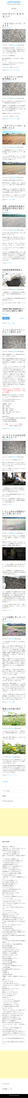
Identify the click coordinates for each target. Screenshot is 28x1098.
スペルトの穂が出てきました (9, 933)
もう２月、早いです (7, 1008)
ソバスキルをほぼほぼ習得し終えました (13, 436)
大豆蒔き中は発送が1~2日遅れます (10, 951)
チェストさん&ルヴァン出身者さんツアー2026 (13, 903)
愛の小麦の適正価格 (7, 946)
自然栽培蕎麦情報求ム (12, 270)
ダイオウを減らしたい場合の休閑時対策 (12, 944)
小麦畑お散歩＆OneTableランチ (10, 916)
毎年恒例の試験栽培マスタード (10, 958)
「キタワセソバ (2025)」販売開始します (13, 78)
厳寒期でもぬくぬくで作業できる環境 (11, 1019)
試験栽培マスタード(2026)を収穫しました (12, 866)
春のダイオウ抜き (6, 956)
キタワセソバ (14, 70)
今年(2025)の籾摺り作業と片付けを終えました (13, 1031)
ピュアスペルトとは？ (7, 887)
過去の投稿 (5, 781)
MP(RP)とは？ (5, 997)
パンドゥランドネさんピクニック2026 (11, 900)
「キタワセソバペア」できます (13, 24)
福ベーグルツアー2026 (7, 894)
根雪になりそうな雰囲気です (9, 1020)
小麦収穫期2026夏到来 (7, 885)
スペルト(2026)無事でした (8, 995)
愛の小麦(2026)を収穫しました (9, 884)
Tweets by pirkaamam (7, 801)
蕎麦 (18, 70)
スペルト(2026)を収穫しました (9, 880)
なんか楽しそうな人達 (7, 981)
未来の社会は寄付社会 (7, 928)
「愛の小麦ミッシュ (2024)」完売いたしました (13, 848)
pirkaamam (14, 1)
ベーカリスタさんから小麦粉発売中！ (11, 1001)
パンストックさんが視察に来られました (12, 869)
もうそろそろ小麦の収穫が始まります (11, 889)
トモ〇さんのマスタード (8, 910)
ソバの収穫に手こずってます (13, 618)
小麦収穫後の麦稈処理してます (10, 864)
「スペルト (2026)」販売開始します (11, 852)
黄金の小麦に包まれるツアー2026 (10, 893)
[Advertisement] (14, 822)
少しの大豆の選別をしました (9, 1029)
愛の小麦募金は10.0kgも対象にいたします (12, 919)
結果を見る (22, 318)
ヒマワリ (15, 775)
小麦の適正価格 (6, 967)
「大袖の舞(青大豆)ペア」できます (10, 1004)
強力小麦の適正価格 (7, 960)
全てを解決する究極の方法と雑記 (10, 1006)
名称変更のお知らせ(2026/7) (9, 891)
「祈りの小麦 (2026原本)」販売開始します (12, 860)
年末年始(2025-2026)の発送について (11, 1017)
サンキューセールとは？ (8, 999)
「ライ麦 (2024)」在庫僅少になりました (12, 930)
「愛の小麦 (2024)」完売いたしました (11, 901)
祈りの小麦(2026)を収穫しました (10, 882)
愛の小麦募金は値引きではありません (11, 969)
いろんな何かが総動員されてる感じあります (13, 512)
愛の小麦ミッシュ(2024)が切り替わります (12, 1015)
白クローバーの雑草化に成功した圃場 (11, 873)
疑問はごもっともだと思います (10, 992)
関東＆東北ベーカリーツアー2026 (10, 914)
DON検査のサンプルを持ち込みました (11, 871)
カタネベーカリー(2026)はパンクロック (12, 924)
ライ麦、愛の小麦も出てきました (10, 983)
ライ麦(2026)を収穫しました (9, 875)
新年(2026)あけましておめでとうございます (13, 1013)
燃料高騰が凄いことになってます (10, 988)
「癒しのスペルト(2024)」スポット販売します (13, 1010)
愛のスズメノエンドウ (7, 990)
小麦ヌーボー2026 (6, 905)
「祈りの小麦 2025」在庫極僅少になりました (13, 1033)
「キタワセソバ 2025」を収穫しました (14, 127)
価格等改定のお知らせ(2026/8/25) (10, 850)
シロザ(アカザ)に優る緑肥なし (9, 962)
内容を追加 (4, 314)
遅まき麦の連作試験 (7, 974)
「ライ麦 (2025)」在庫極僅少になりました (12, 965)
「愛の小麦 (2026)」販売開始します (11, 853)
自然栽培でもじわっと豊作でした (10, 868)
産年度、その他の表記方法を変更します (12, 1022)
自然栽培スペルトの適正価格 (9, 953)
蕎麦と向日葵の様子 (11, 709)
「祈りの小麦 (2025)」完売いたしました (12, 1011)
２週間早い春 (5, 972)
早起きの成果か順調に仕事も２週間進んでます (13, 932)
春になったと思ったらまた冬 (9, 994)
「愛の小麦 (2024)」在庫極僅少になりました (13, 917)
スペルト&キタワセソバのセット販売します (13, 331)
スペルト (19, 428)
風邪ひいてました (6, 979)
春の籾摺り (5, 971)
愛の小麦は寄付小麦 (7, 926)
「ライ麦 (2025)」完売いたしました (11, 949)
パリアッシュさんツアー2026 (9, 912)
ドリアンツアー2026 (7, 898)
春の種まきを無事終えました (9, 947)
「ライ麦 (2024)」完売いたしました (11, 862)
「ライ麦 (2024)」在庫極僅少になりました (12, 896)
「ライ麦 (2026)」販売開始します (10, 859)
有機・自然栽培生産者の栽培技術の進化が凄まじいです (13, 208)
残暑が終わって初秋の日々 (8, 846)
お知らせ (8, 70)
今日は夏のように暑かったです (10, 955)
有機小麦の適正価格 (7, 963)
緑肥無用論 (5, 939)
